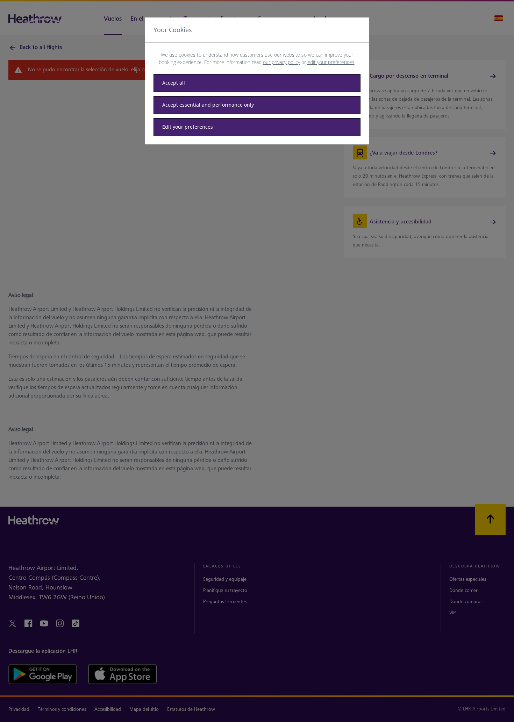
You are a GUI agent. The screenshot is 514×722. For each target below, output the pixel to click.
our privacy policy (281, 62)
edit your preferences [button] (331, 62)
